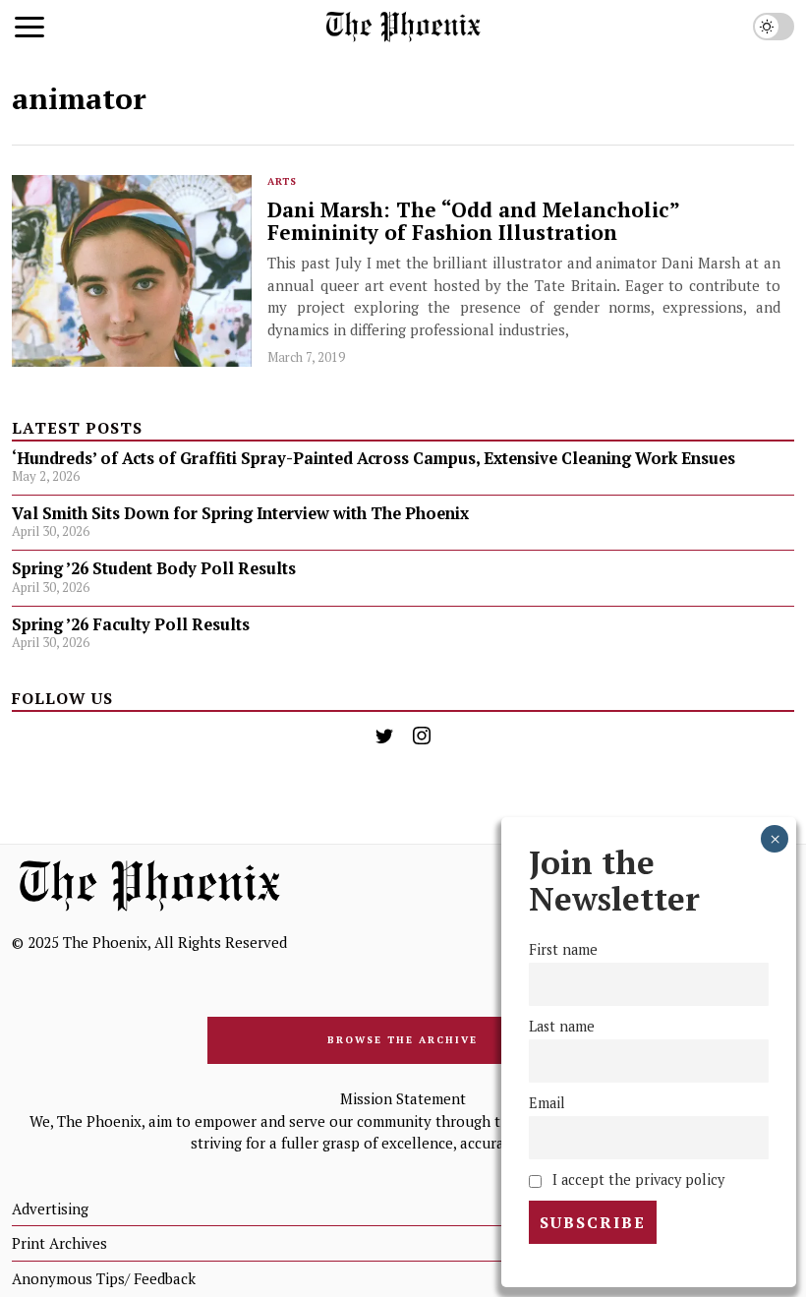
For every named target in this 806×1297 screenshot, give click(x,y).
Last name (562, 1026)
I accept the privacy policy (636, 1179)
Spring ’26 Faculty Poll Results (131, 624)
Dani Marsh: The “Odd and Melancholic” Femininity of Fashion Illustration (473, 221)
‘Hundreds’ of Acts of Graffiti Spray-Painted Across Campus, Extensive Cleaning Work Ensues (373, 458)
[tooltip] (384, 735)
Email (547, 1102)
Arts (282, 181)
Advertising (50, 1208)
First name (563, 949)
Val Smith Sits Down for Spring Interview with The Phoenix (242, 513)
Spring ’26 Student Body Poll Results (154, 568)
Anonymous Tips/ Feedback (104, 1278)
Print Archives (59, 1243)
